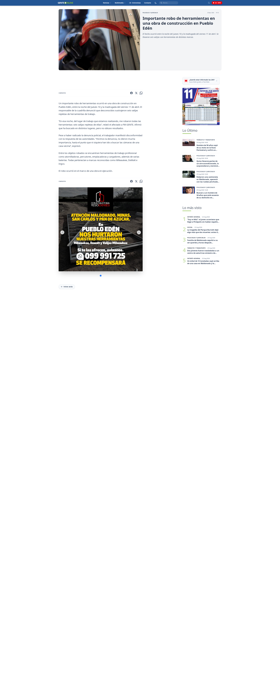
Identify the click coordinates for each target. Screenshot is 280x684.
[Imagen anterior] (62, 232)
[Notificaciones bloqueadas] (209, 3)
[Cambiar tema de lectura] (156, 3)
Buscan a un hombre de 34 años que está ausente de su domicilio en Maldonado (208, 195)
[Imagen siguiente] (139, 232)
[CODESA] (201, 106)
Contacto (147, 3)
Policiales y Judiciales (150, 12)
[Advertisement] (119, 80)
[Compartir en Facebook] (131, 93)
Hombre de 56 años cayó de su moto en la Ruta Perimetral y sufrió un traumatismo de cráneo (207, 147)
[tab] (101, 276)
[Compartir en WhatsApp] (141, 93)
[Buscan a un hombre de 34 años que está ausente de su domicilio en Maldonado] (188, 190)
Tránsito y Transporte (206, 140)
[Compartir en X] (136, 93)
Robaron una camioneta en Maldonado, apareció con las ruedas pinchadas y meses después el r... (208, 179)
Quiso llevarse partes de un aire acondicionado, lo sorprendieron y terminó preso (208, 163)
